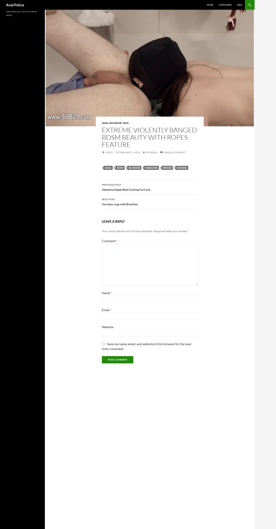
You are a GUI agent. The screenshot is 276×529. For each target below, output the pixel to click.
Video (109, 152)
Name (107, 293)
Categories (225, 4)
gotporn (151, 152)
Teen (125, 123)
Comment (110, 241)
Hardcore (151, 167)
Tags (239, 4)
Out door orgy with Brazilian (120, 202)
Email (106, 310)
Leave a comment (174, 152)
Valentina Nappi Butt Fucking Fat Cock (126, 187)
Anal (105, 123)
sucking (182, 167)
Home (210, 4)
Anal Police (15, 5)
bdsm (120, 167)
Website (108, 327)
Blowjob (115, 123)
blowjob (134, 167)
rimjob (167, 167)
